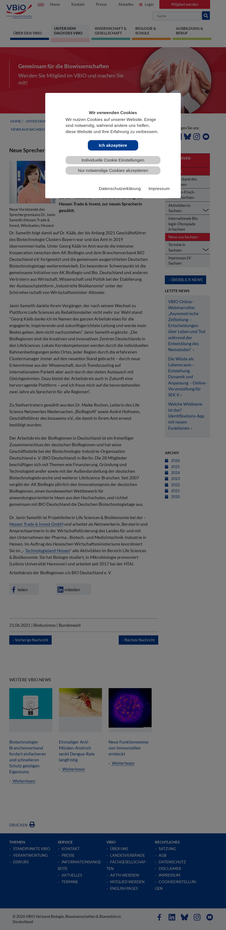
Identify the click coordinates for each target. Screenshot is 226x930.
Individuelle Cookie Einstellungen (112, 160)
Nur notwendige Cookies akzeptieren (113, 170)
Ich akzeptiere (113, 145)
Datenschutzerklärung (120, 188)
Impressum (159, 188)
